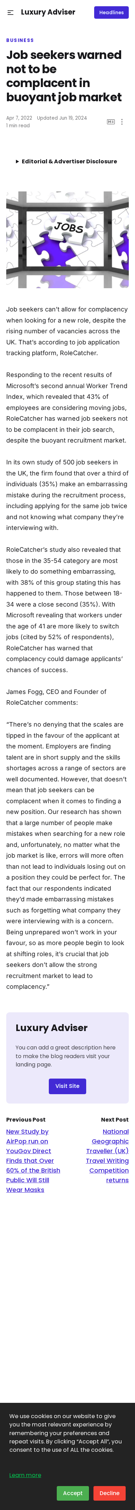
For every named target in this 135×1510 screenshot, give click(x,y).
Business (20, 40)
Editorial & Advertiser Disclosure (69, 161)
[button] (10, 12)
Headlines (111, 12)
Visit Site (67, 1086)
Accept (73, 1493)
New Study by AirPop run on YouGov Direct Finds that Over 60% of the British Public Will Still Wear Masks (33, 1160)
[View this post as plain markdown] (111, 122)
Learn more (25, 1475)
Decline (109, 1493)
